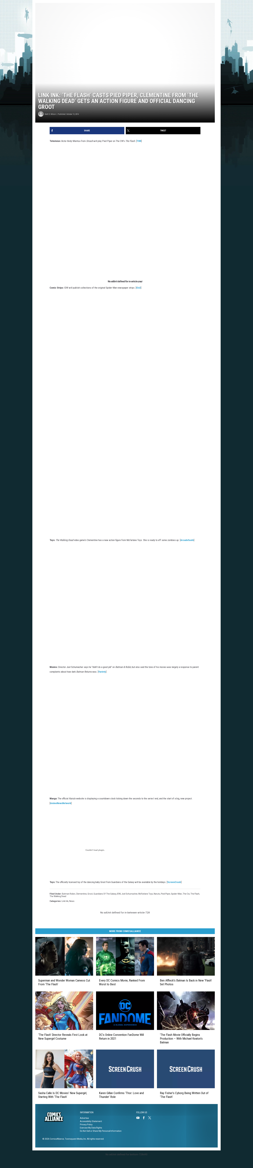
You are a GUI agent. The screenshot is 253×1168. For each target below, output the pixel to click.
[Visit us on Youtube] (139, 1118)
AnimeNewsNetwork (60, 803)
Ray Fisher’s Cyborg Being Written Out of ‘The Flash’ (184, 1095)
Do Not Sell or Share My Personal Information (101, 1131)
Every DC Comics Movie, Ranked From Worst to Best (122, 982)
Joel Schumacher (129, 894)
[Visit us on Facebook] (145, 1118)
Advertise (84, 1118)
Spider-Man (176, 894)
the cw (186, 894)
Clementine (81, 894)
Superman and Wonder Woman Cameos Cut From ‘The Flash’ (64, 982)
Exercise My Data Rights (91, 1128)
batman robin (68, 894)
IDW (118, 894)
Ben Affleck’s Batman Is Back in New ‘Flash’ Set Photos (186, 982)
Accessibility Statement (91, 1121)
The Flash (194, 894)
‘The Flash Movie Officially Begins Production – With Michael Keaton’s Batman (181, 1038)
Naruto (157, 894)
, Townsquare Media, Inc (75, 1139)
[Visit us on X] (151, 1118)
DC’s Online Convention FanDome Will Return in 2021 (121, 1036)
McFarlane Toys (145, 894)
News (71, 901)
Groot (90, 894)
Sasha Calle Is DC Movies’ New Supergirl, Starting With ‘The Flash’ (62, 1095)
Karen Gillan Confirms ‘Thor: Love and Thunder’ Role (121, 1095)
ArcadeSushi (187, 540)
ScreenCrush (174, 882)
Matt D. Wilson (50, 114)
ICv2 (138, 287)
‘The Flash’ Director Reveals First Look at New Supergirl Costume (62, 1036)
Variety (102, 671)
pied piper (165, 894)
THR (139, 141)
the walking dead (58, 896)
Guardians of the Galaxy (105, 894)
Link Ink (65, 901)
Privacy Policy (86, 1124)
